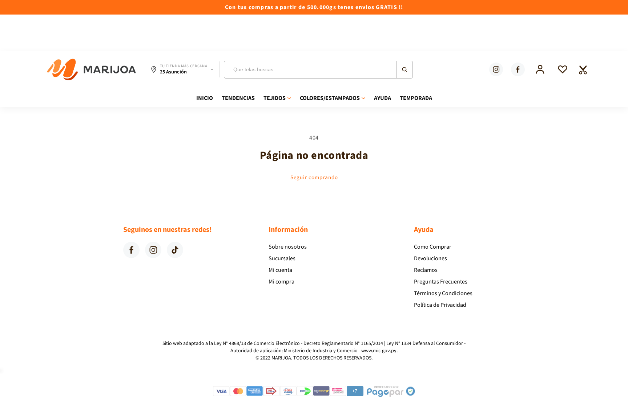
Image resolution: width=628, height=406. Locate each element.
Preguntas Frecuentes (440, 282)
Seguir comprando (314, 177)
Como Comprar (432, 247)
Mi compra (281, 282)
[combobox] (318, 69)
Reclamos (426, 270)
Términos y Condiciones (443, 293)
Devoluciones (430, 258)
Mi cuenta (280, 270)
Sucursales (282, 258)
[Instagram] (496, 69)
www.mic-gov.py (378, 350)
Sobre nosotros (288, 247)
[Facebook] (518, 69)
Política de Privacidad (440, 305)
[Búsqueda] (404, 69)
